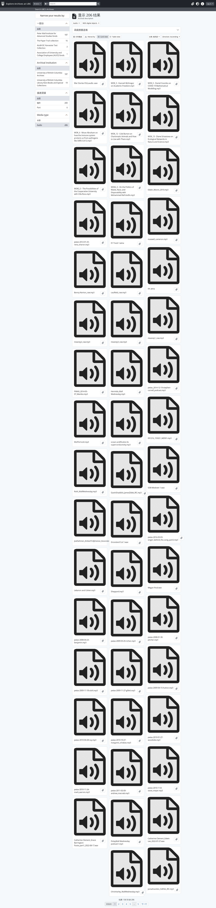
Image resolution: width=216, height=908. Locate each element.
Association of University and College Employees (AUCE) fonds (52, 54)
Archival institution (46, 62)
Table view (116, 37)
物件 (52, 103)
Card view (104, 37)
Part (52, 108)
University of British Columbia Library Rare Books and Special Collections (52, 83)
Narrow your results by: (52, 15)
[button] (192, 3)
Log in (209, 4)
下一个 (144, 904)
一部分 (40, 23)
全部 (39, 29)
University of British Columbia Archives (52, 74)
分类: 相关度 (153, 37)
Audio (52, 125)
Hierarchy (91, 37)
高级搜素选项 (81, 29)
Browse (37, 4)
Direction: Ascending (170, 37)
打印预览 (78, 37)
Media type (42, 114)
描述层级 (41, 92)
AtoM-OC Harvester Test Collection (52, 46)
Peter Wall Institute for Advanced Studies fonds (52, 34)
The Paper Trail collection (52, 41)
